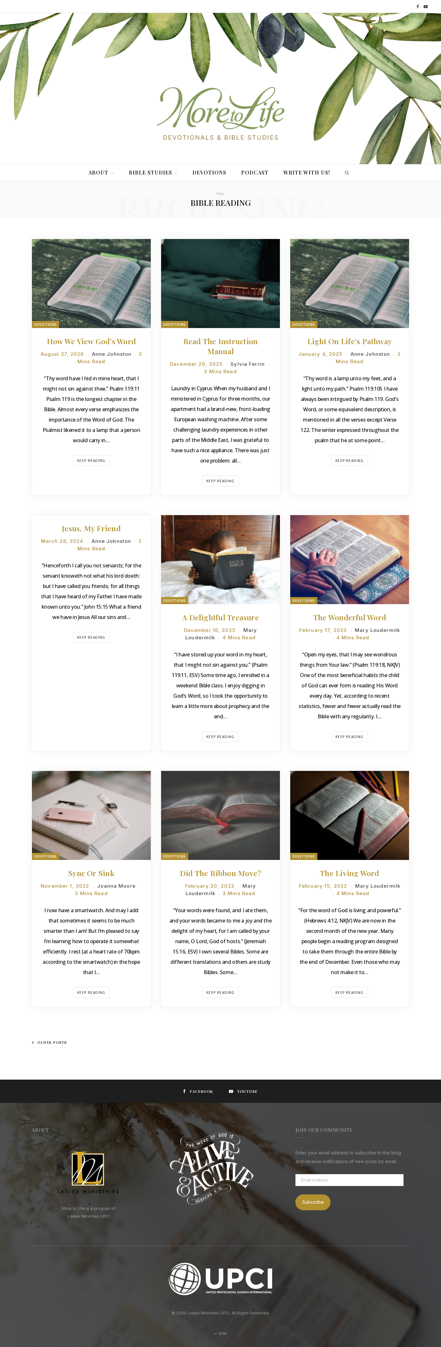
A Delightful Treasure (220, 617)
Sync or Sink (91, 873)
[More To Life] (220, 114)
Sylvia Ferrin (248, 364)
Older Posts (52, 1042)
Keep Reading (91, 460)
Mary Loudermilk (377, 630)
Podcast (255, 172)
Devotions (209, 172)
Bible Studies (150, 172)
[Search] (345, 172)
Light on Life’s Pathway (349, 341)
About (98, 172)
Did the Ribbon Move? (221, 873)
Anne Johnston (112, 354)
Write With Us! (306, 172)
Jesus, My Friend (91, 528)
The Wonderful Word (349, 617)
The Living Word (349, 873)
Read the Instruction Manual (220, 346)
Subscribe (313, 1202)
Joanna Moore (116, 886)
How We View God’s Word (91, 341)
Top (222, 1333)
